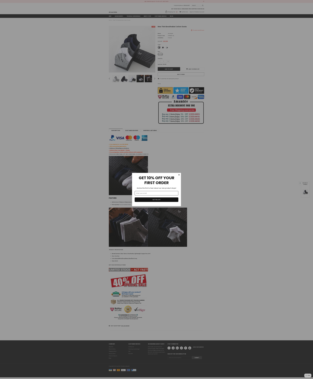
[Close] (179, 175)
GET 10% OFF (156, 200)
